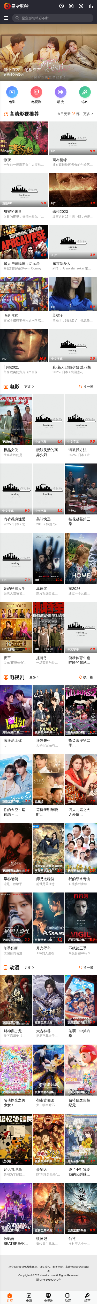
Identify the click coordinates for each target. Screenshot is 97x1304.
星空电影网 (16, 6)
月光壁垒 (43, 948)
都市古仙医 (45, 1100)
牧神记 (41, 1239)
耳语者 (41, 589)
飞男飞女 (11, 315)
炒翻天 (41, 1169)
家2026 (74, 589)
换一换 (86, 387)
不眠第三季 (78, 948)
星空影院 (14, 1266)
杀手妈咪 (11, 948)
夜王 (7, 658)
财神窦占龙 (13, 1031)
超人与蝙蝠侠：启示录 (22, 263)
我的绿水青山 (79, 879)
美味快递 (43, 519)
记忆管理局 (13, 1169)
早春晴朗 (11, 879)
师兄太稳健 (45, 879)
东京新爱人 (62, 263)
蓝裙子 (58, 315)
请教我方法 (78, 450)
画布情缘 (60, 160)
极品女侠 (11, 450)
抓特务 (41, 658)
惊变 (7, 160)
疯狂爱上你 (13, 740)
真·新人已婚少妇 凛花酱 (72, 367)
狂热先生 (43, 740)
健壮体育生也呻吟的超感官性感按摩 (79, 663)
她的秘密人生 (14, 589)
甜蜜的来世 (13, 211)
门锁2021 (11, 367)
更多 (87, 114)
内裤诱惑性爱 (14, 519)
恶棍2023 (60, 211)
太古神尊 (43, 1031)
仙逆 (72, 1239)
